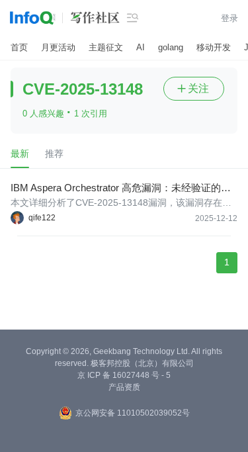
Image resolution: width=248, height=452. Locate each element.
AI (140, 47)
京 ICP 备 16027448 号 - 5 (124, 375)
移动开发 (213, 47)
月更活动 (58, 47)
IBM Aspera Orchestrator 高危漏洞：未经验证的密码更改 (121, 188)
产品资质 (124, 387)
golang (170, 47)
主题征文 (106, 47)
